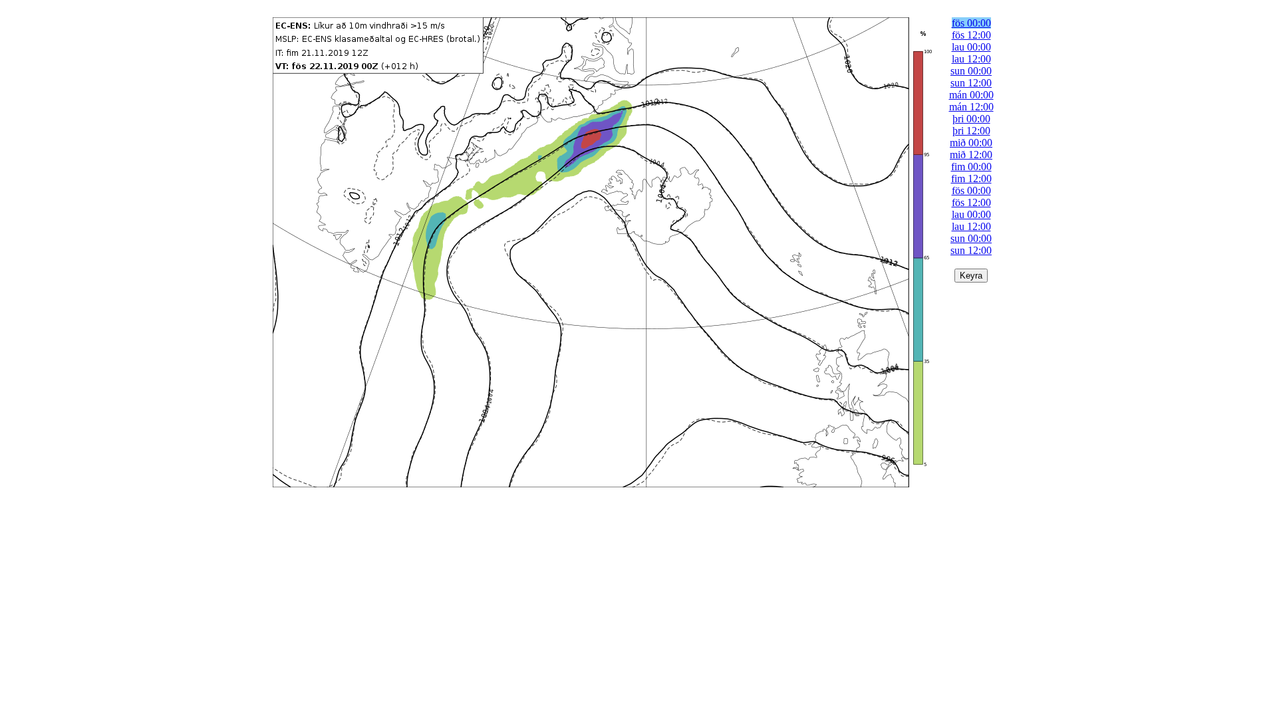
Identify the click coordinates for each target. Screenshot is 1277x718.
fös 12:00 (971, 35)
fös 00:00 (971, 23)
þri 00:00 (971, 118)
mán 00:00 (971, 94)
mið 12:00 (971, 154)
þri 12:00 (971, 130)
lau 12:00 (971, 58)
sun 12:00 (971, 82)
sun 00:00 (971, 70)
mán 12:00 (971, 106)
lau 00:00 (971, 47)
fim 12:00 (971, 178)
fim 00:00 (971, 166)
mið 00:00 (971, 142)
